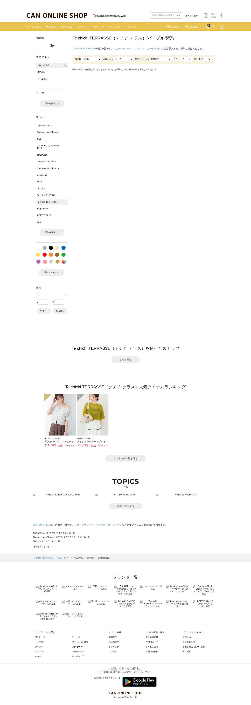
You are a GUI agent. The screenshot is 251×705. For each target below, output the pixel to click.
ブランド (82, 26)
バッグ (38, 656)
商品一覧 (62, 558)
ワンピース (40, 637)
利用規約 (187, 637)
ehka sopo (42, 175)
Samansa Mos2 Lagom (48, 168)
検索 (178, 15)
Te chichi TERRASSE (47, 202)
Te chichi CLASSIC (46, 195)
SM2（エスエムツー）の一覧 (46, 541)
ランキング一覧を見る (125, 458)
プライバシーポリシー (193, 632)
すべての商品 (33, 26)
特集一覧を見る (125, 506)
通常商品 (41, 72)
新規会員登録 (152, 637)
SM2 (39, 139)
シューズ (76, 637)
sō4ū (39, 182)
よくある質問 (152, 647)
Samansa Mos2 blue (46, 161)
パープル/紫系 (76, 558)
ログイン (175, 26)
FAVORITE (215, 27)
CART (207, 26)
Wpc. (39, 222)
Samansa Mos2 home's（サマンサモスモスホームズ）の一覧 (61, 537)
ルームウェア (78, 656)
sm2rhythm (42, 155)
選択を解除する (52, 103)
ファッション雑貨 (80, 642)
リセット (44, 311)
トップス (39, 642)
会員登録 (194, 26)
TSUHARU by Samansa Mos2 (48, 146)
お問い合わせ (152, 651)
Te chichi (41, 188)
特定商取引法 (189, 642)
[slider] (37, 294)
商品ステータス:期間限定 (98, 558)
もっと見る (125, 359)
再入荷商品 (67, 26)
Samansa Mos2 (44, 125)
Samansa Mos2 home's (48, 132)
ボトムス (39, 651)
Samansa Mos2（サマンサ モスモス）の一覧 (54, 533)
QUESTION (222, 26)
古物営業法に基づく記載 (194, 647)
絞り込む (60, 311)
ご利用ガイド (152, 642)
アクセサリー (78, 647)
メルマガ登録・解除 (155, 632)
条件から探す (191, 16)
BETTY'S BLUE (44, 215)
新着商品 (50, 26)
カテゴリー (98, 26)
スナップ (131, 26)
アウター (39, 647)
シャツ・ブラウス (135, 48)
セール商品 (42, 79)
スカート (118, 48)
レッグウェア (78, 651)
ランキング (115, 26)
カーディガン (154, 48)
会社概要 (187, 651)
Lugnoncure (42, 209)
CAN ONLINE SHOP (83, 48)
